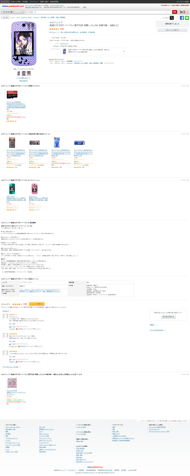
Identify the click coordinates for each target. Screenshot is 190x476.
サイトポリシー (72, 470)
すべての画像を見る (22, 77)
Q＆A (152, 325)
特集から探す (80, 441)
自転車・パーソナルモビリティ (47, 449)
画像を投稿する (23, 80)
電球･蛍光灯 (42, 451)
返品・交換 (115, 431)
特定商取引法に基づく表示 (105, 470)
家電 (7, 436)
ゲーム (7, 449)
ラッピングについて (154, 429)
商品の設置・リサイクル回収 (84, 452)
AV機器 (7, 447)
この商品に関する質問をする (71, 32)
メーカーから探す (81, 427)
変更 (84, 7)
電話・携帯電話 (94, 63)
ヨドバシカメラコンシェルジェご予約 (159, 431)
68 (60, 167)
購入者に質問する (168, 316)
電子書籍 (8, 433)
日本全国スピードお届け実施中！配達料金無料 (175, 5)
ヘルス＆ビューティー (12, 438)
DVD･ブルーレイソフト (45, 440)
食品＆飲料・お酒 (10, 429)
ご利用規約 (81, 470)
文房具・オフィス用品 (12, 451)
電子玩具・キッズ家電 (81, 63)
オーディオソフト (44, 442)
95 (83, 167)
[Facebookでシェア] (182, 19)
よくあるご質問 (132, 470)
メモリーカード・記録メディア (47, 445)
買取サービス (116, 433)
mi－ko (11, 329)
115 (39, 167)
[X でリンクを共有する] (172, 19)
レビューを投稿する (36, 304)
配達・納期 (79, 455)
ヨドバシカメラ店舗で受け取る (157, 427)
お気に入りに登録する (172, 30)
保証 (113, 429)
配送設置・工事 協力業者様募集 (121, 440)
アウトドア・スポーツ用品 (13, 445)
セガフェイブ (64, 43)
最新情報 (92, 32)
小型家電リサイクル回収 (119, 436)
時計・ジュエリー (44, 433)
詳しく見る (12, 323)
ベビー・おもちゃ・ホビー (57, 61)
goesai (11, 361)
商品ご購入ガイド (81, 459)
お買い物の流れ (80, 448)
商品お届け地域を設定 (31, 7)
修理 (113, 427)
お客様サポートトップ (60, 470)
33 (16, 167)
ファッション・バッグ (45, 438)
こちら (62, 5)
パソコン (8, 440)
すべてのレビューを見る (10, 367)
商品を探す (79, 457)
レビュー (54, 32)
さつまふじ (12, 346)
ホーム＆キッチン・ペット (13, 442)
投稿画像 (84, 32)
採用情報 (116, 470)
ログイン (28, 5)
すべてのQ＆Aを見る (156, 330)
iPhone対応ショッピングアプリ (84, 461)
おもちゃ (69, 63)
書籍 (7, 431)
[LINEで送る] (187, 19)
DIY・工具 (42, 427)
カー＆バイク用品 (44, 436)
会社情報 (123, 470)
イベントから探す (81, 434)
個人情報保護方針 (91, 470)
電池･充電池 (42, 447)
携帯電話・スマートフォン (46, 429)
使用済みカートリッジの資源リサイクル (123, 438)
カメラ (41, 431)
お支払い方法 (80, 450)
